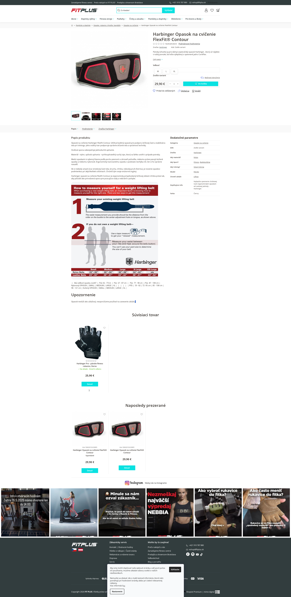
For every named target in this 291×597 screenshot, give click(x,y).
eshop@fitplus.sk (199, 2)
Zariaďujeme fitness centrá (81, 2)
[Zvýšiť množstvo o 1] (178, 84)
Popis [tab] (73, 128)
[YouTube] (198, 555)
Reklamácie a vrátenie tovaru (122, 554)
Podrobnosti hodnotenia (189, 43)
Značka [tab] (106, 128)
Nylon (196, 157)
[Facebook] (188, 554)
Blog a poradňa (154, 562)
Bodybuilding (205, 162)
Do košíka (202, 83)
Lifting (196, 177)
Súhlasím (175, 569)
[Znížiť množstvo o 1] (170, 84)
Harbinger (163, 47)
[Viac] (216, 18)
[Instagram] (192, 554)
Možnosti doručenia (212, 77)
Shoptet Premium (194, 592)
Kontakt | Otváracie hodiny (121, 547)
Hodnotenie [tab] (87, 128)
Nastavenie (117, 591)
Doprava (113, 558)
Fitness (196, 162)
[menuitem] (75, 19)
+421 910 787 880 (179, 2)
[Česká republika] (74, 549)
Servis (112, 562)
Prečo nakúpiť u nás (156, 547)
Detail (90, 384)
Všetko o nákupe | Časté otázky (123, 551)
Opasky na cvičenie (201, 143)
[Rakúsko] (80, 549)
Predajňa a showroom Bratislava (130, 2)
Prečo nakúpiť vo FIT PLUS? (104, 2)
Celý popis (157, 59)
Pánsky (196, 172)
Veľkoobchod (153, 558)
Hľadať (168, 10)
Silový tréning (199, 167)
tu (124, 585)
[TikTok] (202, 555)
